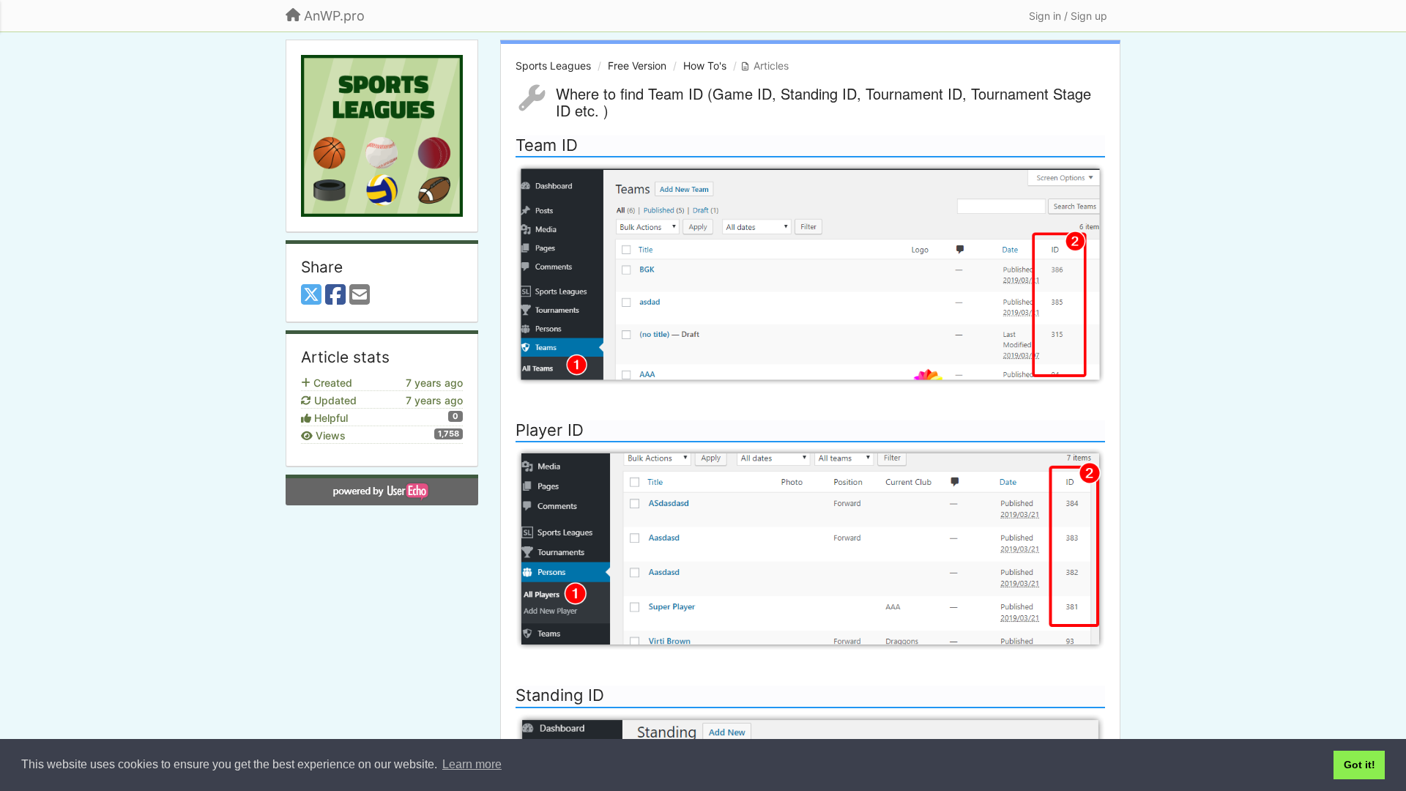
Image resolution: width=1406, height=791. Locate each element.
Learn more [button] (472, 764)
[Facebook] (335, 295)
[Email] (359, 295)
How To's (704, 65)
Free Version (637, 65)
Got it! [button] (1359, 764)
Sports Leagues (553, 65)
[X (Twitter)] (311, 295)
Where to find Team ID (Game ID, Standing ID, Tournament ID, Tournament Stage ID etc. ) (823, 102)
